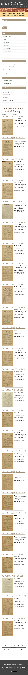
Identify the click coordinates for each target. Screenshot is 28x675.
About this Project (7, 80)
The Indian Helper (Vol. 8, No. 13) (14, 137)
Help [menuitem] (21, 6)
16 (19, 645)
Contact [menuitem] (25, 6)
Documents (6, 45)
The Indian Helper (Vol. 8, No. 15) (14, 180)
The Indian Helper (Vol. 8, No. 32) (14, 554)
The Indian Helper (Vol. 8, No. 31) (14, 533)
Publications (6, 42)
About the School (7, 83)
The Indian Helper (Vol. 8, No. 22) (14, 348)
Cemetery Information (8, 54)
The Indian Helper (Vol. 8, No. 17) (14, 243)
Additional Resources (8, 57)
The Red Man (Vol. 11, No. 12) (12, 576)
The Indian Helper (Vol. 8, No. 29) (14, 492)
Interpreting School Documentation (12, 67)
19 (9, 649)
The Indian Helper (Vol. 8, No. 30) (14, 513)
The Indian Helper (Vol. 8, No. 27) (14, 471)
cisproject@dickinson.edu (8, 100)
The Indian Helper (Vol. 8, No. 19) (14, 284)
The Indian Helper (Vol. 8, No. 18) (14, 263)
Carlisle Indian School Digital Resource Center (12, 2)
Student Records (7, 36)
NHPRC (22, 664)
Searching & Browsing (9, 64)
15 (14, 645)
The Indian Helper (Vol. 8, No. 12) (14, 116)
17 (23, 645)
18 (5, 649)
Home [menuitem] (11, 6)
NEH (18, 664)
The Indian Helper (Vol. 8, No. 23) (14, 369)
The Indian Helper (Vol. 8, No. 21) (14, 327)
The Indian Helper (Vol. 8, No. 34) (14, 618)
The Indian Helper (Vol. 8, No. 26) (14, 451)
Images (4, 39)
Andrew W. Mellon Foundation (9, 664)
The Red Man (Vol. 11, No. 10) (12, 201)
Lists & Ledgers (7, 48)
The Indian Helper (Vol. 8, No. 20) (14, 307)
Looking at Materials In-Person (11, 73)
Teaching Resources (8, 51)
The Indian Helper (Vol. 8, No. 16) (14, 222)
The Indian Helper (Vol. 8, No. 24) (14, 410)
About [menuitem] (16, 6)
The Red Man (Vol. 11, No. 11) (12, 390)
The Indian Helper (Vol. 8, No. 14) (14, 159)
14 (10, 645)
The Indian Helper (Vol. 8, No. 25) (14, 430)
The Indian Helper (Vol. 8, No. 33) (14, 596)
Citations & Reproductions (10, 70)
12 (24, 641)
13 (5, 645)
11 (20, 641)
